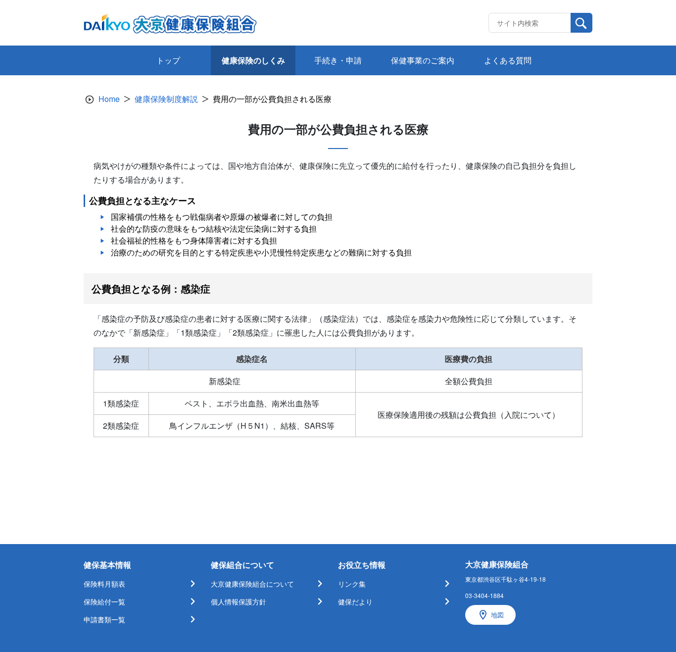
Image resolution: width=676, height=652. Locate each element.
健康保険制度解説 (166, 98)
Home (109, 98)
